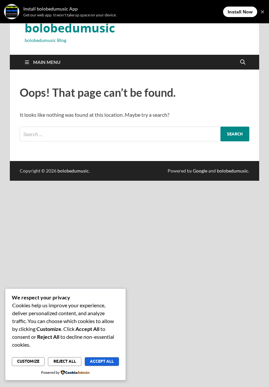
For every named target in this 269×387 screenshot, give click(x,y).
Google (200, 170)
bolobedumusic (70, 28)
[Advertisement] (134, 227)
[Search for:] (134, 134)
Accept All (102, 361)
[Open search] (243, 62)
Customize (28, 361)
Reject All (64, 361)
